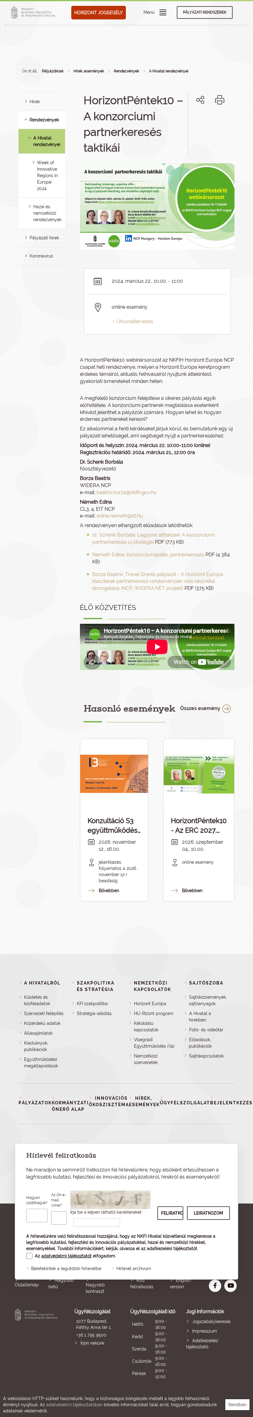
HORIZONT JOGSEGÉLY (98, 12)
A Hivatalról (42, 983)
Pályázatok (35, 1102)
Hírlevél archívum (133, 1268)
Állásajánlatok (38, 1033)
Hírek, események (88, 71)
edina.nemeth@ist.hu (120, 516)
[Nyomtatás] (219, 99)
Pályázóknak (53, 71)
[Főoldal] (34, 12)
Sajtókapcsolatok (206, 1056)
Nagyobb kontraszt (95, 1288)
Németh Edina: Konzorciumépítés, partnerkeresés (148, 555)
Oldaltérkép (27, 1284)
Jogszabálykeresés (211, 1321)
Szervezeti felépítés (44, 1013)
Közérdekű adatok (42, 1023)
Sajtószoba (206, 983)
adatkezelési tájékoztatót (172, 1248)
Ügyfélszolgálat (185, 1102)
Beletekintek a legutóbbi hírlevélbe (66, 1268)
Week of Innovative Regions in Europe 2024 (47, 175)
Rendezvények (126, 71)
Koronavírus (41, 256)
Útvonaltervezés (135, 321)
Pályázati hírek (44, 237)
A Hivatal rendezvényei (169, 71)
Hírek (35, 101)
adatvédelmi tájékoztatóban (74, 1404)
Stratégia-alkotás (94, 1013)
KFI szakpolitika (92, 1003)
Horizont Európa (150, 1003)
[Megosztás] (200, 99)
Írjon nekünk (92, 1343)
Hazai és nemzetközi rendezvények (47, 213)
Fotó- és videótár (206, 1029)
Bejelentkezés (231, 1102)
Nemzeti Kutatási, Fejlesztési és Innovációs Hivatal (37, 1344)
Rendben (237, 1404)
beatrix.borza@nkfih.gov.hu (127, 492)
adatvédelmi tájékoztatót (66, 1255)
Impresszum (204, 1331)
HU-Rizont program (153, 1013)
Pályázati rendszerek (204, 12)
